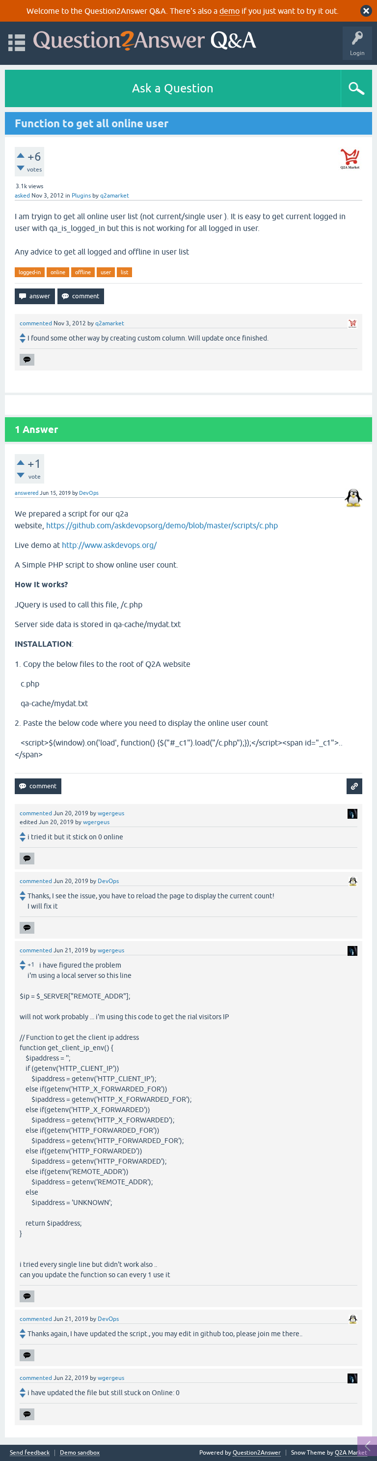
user (106, 272)
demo (229, 10)
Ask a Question (173, 88)
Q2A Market (351, 1452)
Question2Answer (257, 1452)
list (124, 272)
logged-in (30, 272)
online (58, 272)
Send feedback (30, 1453)
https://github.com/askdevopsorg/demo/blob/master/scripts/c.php (162, 525)
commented (36, 323)
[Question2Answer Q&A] (144, 39)
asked (22, 195)
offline (83, 272)
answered (26, 493)
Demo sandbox (80, 1453)
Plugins (81, 195)
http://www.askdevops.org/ (109, 545)
